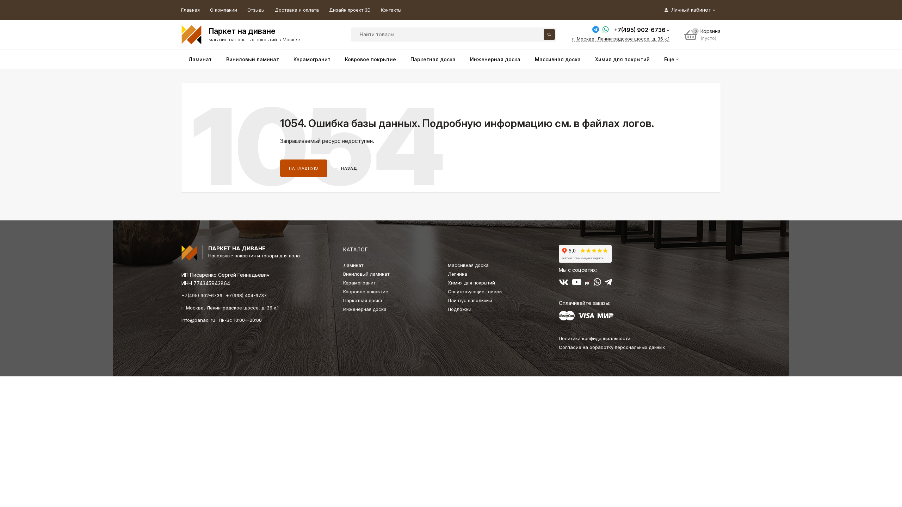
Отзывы (256, 10)
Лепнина (457, 274)
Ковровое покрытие (365, 291)
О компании (223, 10)
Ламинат (353, 265)
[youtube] (576, 283)
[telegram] (608, 283)
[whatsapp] (597, 283)
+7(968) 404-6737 (246, 295)
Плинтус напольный (470, 300)
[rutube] (587, 283)
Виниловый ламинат (366, 274)
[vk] (563, 283)
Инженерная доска (365, 309)
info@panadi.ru (198, 320)
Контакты (391, 10)
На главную (304, 168)
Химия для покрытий (471, 283)
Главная (190, 10)
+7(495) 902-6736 (640, 29)
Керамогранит (359, 283)
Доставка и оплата (297, 10)
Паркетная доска (362, 300)
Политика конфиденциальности (594, 338)
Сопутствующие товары (475, 291)
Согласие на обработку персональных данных (612, 347)
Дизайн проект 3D (350, 10)
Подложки (459, 309)
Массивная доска (468, 265)
